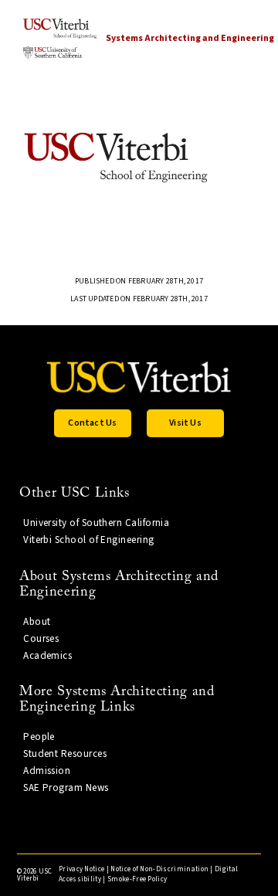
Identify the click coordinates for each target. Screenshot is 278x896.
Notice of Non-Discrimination (159, 869)
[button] (92, 423)
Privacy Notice (81, 869)
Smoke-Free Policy (137, 879)
